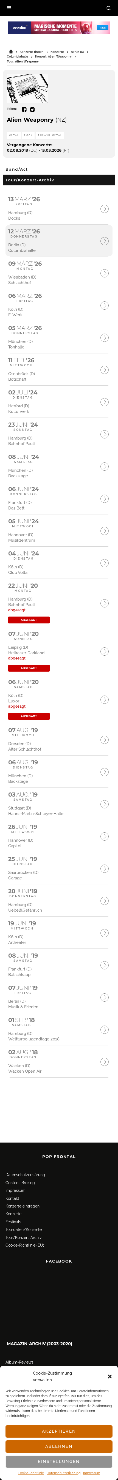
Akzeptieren (59, 1431)
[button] (110, 1376)
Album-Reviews (19, 1362)
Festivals (13, 1222)
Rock (28, 135)
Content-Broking (20, 1183)
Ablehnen (58, 1446)
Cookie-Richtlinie (31, 1473)
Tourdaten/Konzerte (23, 1229)
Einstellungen (59, 1461)
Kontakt (12, 1198)
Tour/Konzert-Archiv (23, 1237)
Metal (14, 135)
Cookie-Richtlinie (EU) (24, 1245)
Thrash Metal (50, 135)
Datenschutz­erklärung (63, 1473)
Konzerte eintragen (22, 1206)
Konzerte (13, 1214)
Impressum (91, 1473)
